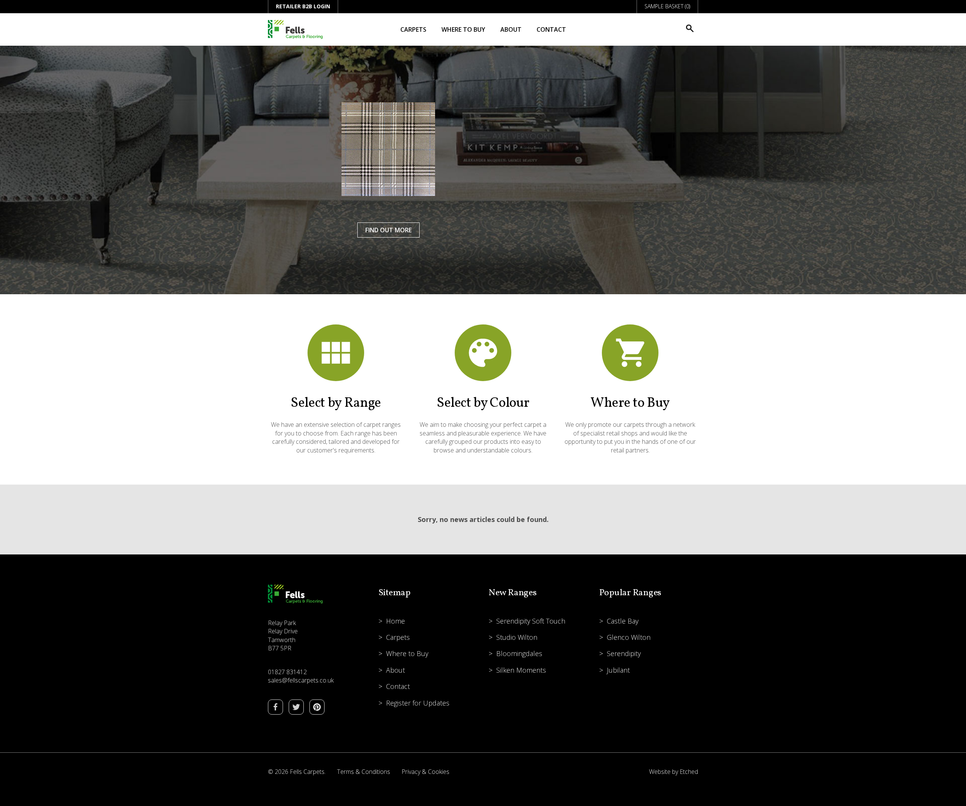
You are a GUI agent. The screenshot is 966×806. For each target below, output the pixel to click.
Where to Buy (463, 29)
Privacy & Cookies (425, 771)
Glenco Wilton (629, 637)
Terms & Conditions (363, 771)
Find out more (388, 230)
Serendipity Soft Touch (530, 620)
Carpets (413, 29)
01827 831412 (287, 672)
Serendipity (624, 653)
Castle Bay (622, 620)
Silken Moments (521, 670)
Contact (551, 29)
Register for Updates (417, 702)
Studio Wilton (516, 637)
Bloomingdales (519, 653)
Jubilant (618, 670)
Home (395, 620)
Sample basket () (667, 6)
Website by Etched (673, 771)
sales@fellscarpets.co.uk (301, 680)
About (510, 29)
